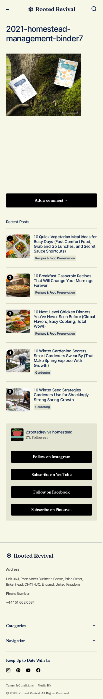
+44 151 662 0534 (20, 602)
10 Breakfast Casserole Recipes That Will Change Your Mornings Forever (63, 281)
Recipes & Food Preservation (55, 258)
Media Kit (44, 685)
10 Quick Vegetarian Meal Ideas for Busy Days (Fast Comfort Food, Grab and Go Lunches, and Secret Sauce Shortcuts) (65, 244)
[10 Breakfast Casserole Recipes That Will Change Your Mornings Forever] (18, 285)
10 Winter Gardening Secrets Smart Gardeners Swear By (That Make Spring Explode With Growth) (64, 358)
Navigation (16, 640)
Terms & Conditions (20, 685)
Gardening (42, 372)
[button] (8, 9)
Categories (16, 625)
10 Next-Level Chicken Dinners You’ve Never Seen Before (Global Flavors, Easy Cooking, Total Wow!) (64, 319)
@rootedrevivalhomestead (49, 431)
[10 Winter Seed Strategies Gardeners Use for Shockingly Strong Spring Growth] (18, 399)
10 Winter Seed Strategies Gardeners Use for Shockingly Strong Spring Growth (61, 395)
